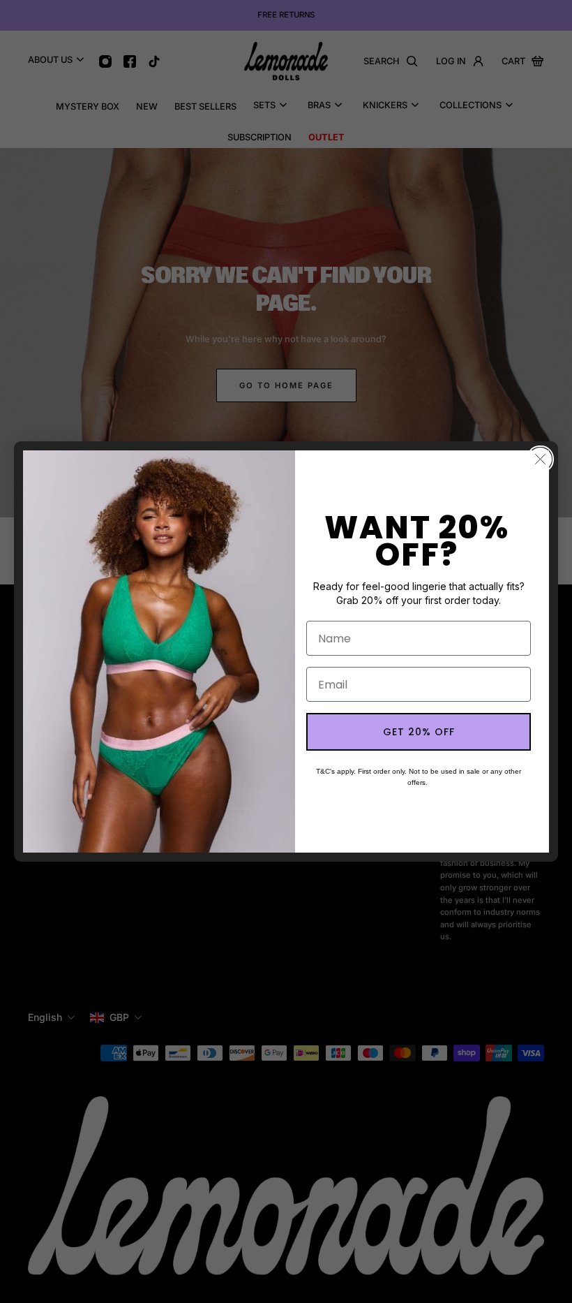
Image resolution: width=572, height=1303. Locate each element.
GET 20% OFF (419, 732)
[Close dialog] (540, 459)
